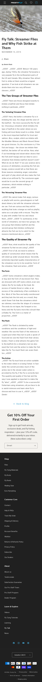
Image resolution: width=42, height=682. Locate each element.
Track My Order (10, 516)
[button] (4, 2)
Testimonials (9, 577)
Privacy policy (23, 672)
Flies (6, 465)
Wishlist (7, 537)
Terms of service (15, 675)
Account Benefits (11, 531)
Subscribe (8, 552)
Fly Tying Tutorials (11, 618)
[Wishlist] (31, 2)
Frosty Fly (13, 672)
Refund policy (33, 672)
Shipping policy (22, 679)
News (6, 633)
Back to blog (22, 404)
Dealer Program (10, 598)
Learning (7, 623)
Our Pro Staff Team (11, 588)
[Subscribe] (34, 445)
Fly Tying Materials (11, 470)
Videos (7, 612)
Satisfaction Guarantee (13, 582)
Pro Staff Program (11, 593)
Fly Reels (7, 480)
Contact (7, 505)
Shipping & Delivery (11, 521)
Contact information (28, 675)
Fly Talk (7, 628)
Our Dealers (8, 557)
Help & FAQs (9, 511)
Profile (6, 526)
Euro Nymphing (10, 491)
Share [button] (6, 59)
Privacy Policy (9, 547)
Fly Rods (7, 475)
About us (7, 572)
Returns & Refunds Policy (13, 542)
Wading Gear (9, 486)
